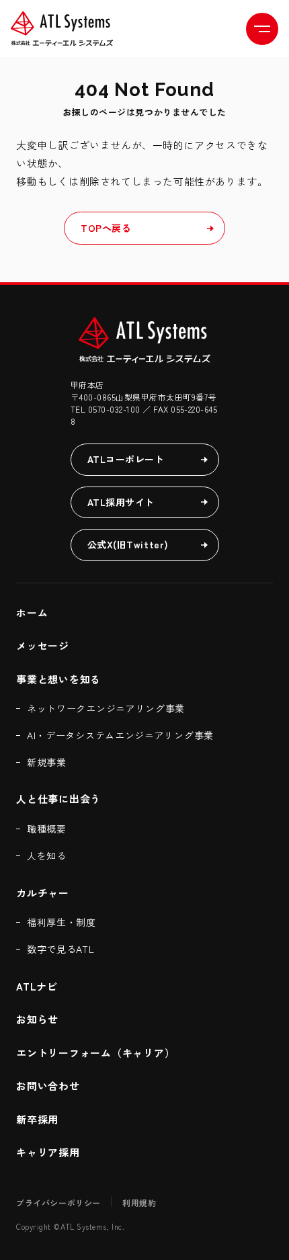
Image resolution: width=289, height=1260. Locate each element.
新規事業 (47, 762)
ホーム (32, 612)
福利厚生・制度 (61, 922)
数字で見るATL (61, 949)
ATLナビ (37, 986)
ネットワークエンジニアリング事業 (106, 708)
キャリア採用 (48, 1152)
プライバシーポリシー (58, 1202)
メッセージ (42, 645)
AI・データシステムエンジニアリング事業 (120, 735)
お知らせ (37, 1019)
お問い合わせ (48, 1086)
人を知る (47, 855)
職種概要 (47, 828)
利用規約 (139, 1202)
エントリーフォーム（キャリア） (97, 1053)
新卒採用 (37, 1119)
